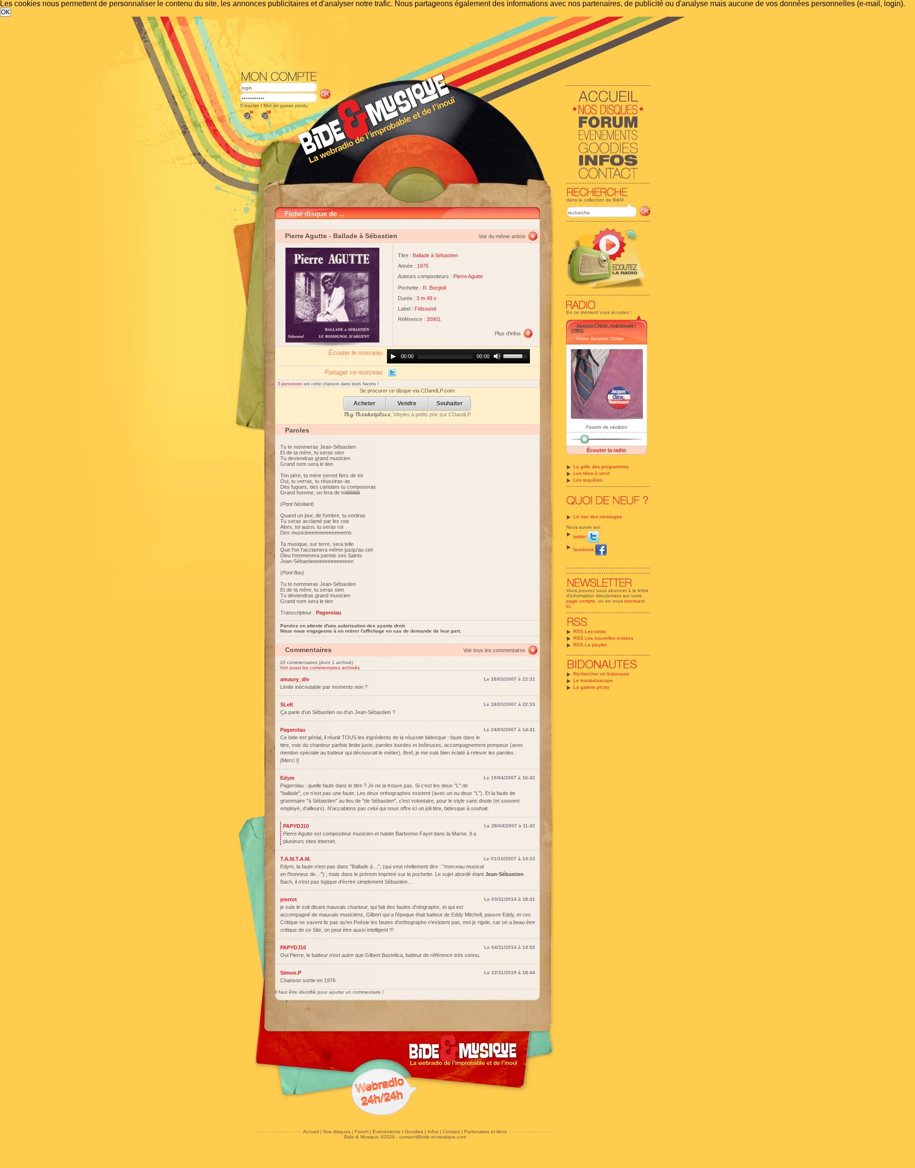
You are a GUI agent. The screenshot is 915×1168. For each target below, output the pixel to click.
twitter (580, 536)
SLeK (287, 704)
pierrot (288, 899)
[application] (458, 356)
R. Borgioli (434, 288)
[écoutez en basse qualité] (248, 120)
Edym (287, 778)
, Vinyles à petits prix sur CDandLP (407, 414)
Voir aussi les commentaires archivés (320, 667)
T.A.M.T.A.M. (295, 859)
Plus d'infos (508, 333)
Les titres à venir (591, 473)
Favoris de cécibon (606, 427)
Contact (451, 1131)
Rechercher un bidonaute (601, 673)
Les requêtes (587, 480)
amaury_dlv (294, 679)
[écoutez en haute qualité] (265, 120)
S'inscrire (249, 105)
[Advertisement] (445, 42)
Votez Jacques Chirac (600, 338)
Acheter (365, 404)
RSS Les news (589, 631)
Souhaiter (450, 404)
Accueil (311, 1131)
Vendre (407, 404)
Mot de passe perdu (286, 105)
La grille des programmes (601, 466)
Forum (361, 1131)
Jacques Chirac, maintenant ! (606, 326)
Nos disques (336, 1131)
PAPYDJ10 (296, 826)
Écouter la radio (606, 450)
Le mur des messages (597, 516)
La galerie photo (591, 687)
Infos (432, 1131)
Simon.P (290, 973)
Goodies (414, 1131)
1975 (422, 266)
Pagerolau (292, 730)
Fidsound (425, 309)
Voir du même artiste (502, 236)
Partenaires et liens (485, 1131)
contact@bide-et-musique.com (432, 1136)
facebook (584, 549)
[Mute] (497, 356)
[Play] (393, 356)
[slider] (516, 355)
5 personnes (291, 384)
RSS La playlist (590, 644)
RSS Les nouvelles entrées (603, 638)
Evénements (386, 1131)
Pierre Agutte (306, 236)
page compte (580, 601)
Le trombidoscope (593, 680)
